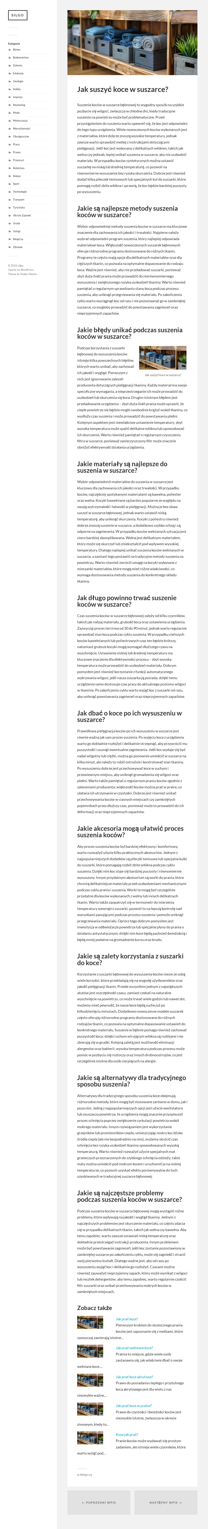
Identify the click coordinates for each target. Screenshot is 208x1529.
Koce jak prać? (127, 1434)
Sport (16, 183)
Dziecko (17, 65)
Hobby (17, 89)
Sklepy (17, 176)
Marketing (19, 105)
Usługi (16, 231)
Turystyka (19, 207)
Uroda (16, 223)
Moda (16, 112)
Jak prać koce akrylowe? (134, 1377)
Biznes (17, 49)
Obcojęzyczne (21, 136)
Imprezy (18, 97)
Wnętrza (18, 239)
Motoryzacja (20, 120)
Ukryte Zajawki (22, 215)
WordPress (27, 269)
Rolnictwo (18, 168)
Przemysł (18, 160)
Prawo (17, 152)
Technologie (20, 191)
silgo (17, 15)
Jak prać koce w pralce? (134, 1405)
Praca (16, 144)
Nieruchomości (21, 128)
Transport (18, 199)
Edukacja (18, 73)
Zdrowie (18, 247)
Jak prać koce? (127, 1319)
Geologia (18, 81)
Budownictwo (21, 57)
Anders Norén (28, 274)
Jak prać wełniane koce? (134, 1348)
